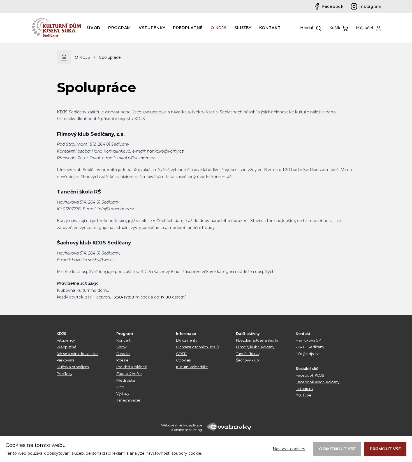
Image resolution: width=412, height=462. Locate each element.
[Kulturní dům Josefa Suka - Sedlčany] (57, 28)
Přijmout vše (385, 448)
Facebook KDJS (310, 375)
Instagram (370, 6)
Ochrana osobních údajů (197, 347)
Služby (242, 27)
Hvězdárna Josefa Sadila (257, 340)
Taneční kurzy (248, 353)
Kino (120, 387)
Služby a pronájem (73, 367)
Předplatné (188, 27)
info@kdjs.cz (307, 353)
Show (121, 347)
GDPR (181, 353)
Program (119, 27)
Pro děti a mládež (131, 367)
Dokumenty (186, 340)
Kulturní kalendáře (192, 367)
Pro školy (64, 373)
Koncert (123, 340)
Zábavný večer (129, 373)
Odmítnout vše (337, 448)
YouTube (303, 395)
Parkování (65, 360)
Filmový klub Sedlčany (255, 347)
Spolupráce (110, 57)
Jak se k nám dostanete (77, 353)
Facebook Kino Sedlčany (317, 382)
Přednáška (125, 380)
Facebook (333, 6)
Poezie (122, 360)
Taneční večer (128, 400)
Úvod (93, 27)
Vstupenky (152, 27)
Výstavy (122, 393)
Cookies (183, 360)
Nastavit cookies (289, 448)
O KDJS (218, 27)
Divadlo (123, 353)
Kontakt (270, 27)
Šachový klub (247, 360)
